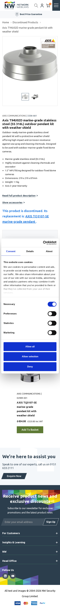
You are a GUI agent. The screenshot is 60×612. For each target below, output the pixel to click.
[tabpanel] (30, 399)
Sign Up (50, 521)
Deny (30, 366)
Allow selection (30, 356)
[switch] (52, 313)
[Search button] (36, 5)
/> (3, 38)
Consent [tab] (10, 251)
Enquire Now (14, 476)
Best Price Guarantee (31, 14)
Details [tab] (30, 251)
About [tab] (49, 251)
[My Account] (42, 5)
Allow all (30, 346)
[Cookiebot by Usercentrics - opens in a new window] (43, 243)
